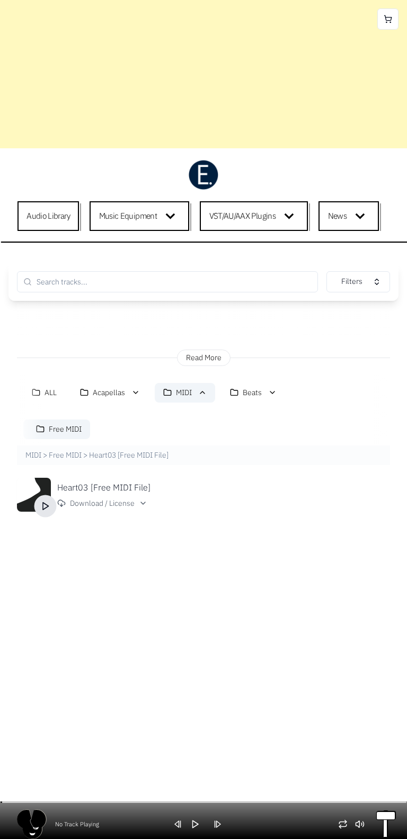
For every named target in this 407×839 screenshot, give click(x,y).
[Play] (45, 506)
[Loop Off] (346, 824)
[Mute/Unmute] (363, 824)
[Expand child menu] (172, 216)
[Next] (221, 824)
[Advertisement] (203, 74)
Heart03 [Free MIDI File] (104, 487)
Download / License (102, 503)
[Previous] (181, 824)
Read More (204, 357)
